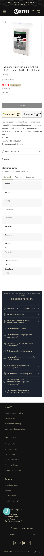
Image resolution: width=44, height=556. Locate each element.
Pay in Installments (12, 465)
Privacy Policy (10, 418)
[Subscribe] (33, 534)
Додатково (30, 177)
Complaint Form (11, 444)
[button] (4, 11)
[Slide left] (16, 62)
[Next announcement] (39, 3)
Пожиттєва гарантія (13, 470)
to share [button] (7, 159)
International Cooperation (15, 429)
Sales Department (11, 485)
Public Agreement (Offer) (14, 413)
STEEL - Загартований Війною (18, 552)
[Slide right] (27, 62)
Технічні (18, 177)
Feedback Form (10, 496)
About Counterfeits (12, 460)
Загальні (7, 177)
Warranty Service (11, 449)
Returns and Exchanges (13, 424)
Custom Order (10, 454)
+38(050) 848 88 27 (12, 501)
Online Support (10, 490)
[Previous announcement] (4, 3)
